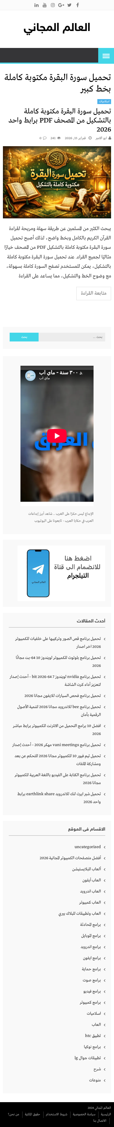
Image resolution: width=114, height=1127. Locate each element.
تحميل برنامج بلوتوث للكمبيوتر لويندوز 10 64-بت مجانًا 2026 (58, 661)
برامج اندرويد (91, 947)
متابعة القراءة (93, 293)
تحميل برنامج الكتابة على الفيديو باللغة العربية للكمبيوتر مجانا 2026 (58, 779)
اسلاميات (104, 101)
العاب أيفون (91, 880)
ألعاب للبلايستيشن (86, 869)
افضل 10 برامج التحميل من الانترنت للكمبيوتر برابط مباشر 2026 (57, 729)
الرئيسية (106, 1114)
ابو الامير (101, 138)
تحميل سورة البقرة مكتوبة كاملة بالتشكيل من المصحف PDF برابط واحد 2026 (59, 120)
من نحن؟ (13, 1114)
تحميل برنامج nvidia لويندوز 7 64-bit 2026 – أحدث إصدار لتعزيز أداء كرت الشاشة (55, 680)
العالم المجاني (57, 28)
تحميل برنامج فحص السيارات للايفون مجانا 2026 (63, 695)
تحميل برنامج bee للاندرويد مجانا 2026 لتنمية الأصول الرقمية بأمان (59, 710)
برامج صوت (92, 980)
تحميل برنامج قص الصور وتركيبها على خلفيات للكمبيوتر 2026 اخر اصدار (58, 642)
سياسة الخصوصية (84, 1114)
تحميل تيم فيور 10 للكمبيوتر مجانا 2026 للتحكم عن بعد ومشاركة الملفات (58, 760)
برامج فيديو (92, 991)
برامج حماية (91, 969)
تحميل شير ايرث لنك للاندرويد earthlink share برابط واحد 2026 (59, 798)
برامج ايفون (92, 958)
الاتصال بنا (99, 1121)
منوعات (95, 1080)
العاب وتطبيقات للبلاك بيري (79, 913)
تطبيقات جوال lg (88, 1058)
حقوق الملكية (32, 1114)
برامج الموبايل (91, 935)
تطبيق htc (93, 1035)
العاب (96, 1024)
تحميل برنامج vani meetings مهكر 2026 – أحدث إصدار (56, 745)
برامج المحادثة (90, 924)
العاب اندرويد (90, 891)
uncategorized (88, 847)
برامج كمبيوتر (90, 1002)
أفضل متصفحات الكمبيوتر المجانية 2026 (70, 858)
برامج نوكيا (92, 1047)
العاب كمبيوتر (90, 902)
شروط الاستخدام (56, 1114)
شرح (97, 1069)
